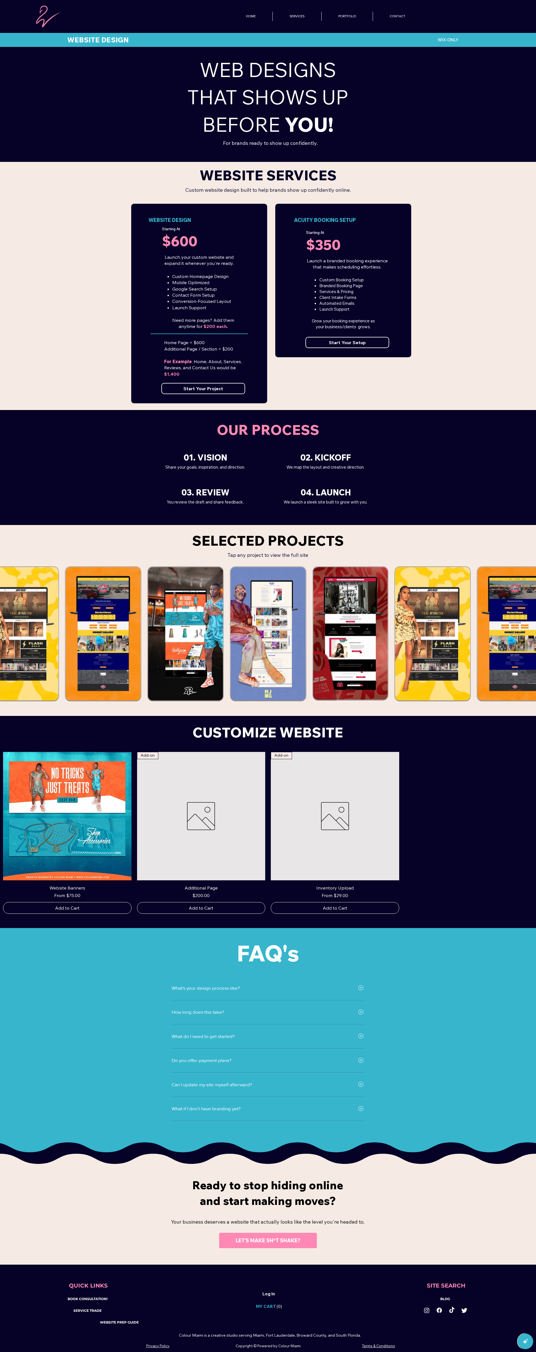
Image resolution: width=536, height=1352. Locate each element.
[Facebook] (439, 1310)
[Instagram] (426, 1310)
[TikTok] (451, 1310)
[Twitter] (464, 1310)
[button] (258, 1306)
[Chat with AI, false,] (525, 1341)
